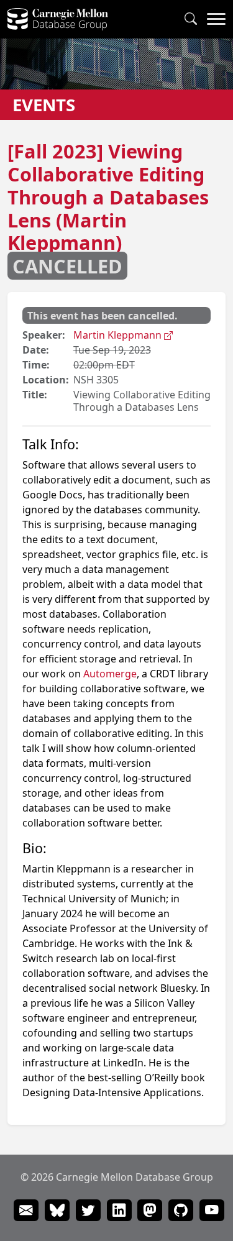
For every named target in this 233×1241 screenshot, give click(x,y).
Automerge (110, 673)
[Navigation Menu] (216, 19)
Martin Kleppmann (118, 335)
